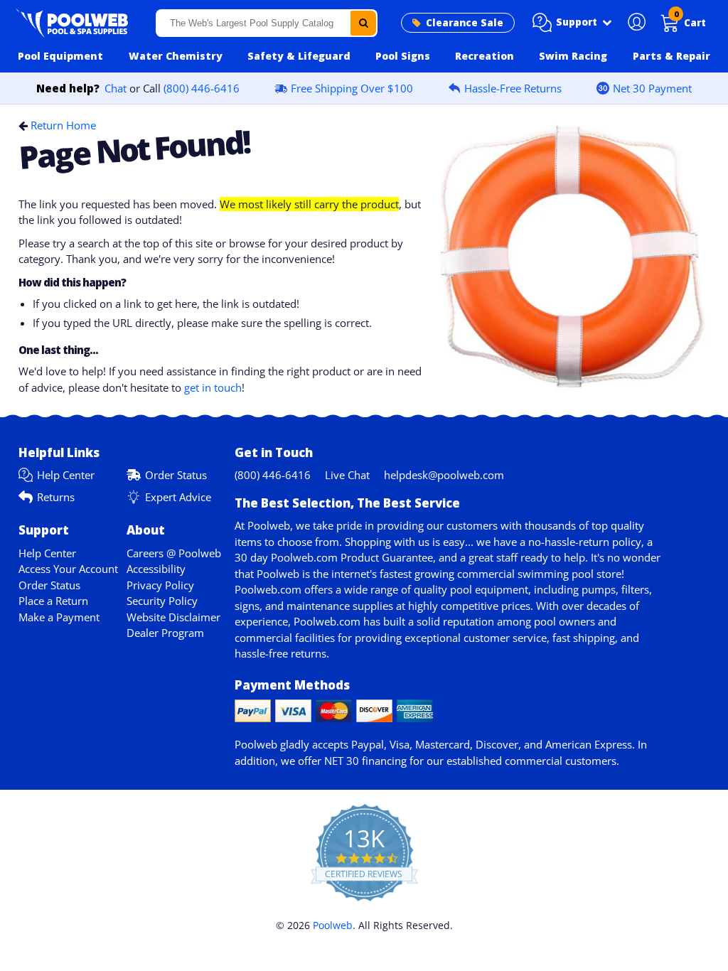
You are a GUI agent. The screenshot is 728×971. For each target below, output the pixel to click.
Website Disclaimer (173, 617)
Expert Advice (178, 497)
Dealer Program (165, 633)
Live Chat (347, 475)
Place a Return (53, 601)
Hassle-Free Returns (513, 88)
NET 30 (341, 760)
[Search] (363, 23)
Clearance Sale (464, 22)
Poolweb (333, 925)
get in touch (213, 387)
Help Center (66, 475)
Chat (116, 88)
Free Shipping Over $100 (352, 88)
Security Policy (162, 601)
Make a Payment (59, 617)
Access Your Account (68, 569)
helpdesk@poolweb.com (444, 475)
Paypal (367, 744)
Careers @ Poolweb (174, 553)
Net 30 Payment (652, 88)
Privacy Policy (160, 585)
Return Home (63, 125)
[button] (572, 23)
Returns (56, 497)
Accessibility (156, 569)
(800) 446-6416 (202, 88)
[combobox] (267, 23)
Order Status (176, 475)
